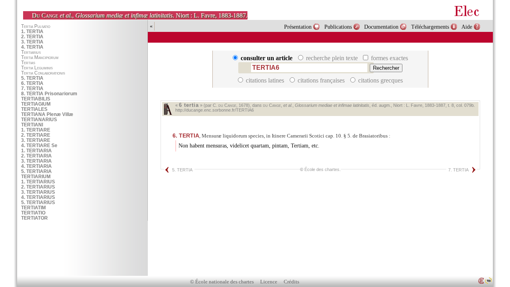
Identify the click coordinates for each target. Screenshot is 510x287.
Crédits (291, 282)
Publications (338, 27)
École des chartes (321, 169)
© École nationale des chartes (222, 282)
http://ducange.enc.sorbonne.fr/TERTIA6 (214, 110)
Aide (466, 27)
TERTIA (186, 135)
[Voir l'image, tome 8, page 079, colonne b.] (167, 109)
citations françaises (321, 80)
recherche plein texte (331, 58)
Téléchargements (430, 27)
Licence (268, 282)
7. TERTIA (458, 169)
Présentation (298, 27)
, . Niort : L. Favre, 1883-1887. (139, 15)
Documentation (381, 27)
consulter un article (266, 58)
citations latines (265, 80)
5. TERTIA (182, 169)
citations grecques (380, 80)
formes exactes (388, 58)
